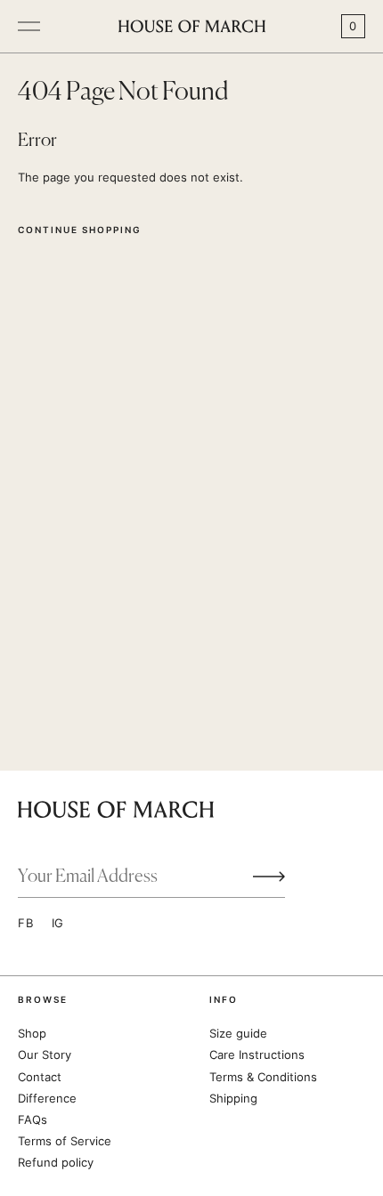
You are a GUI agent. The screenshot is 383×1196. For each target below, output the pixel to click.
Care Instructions (257, 1054)
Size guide (238, 1033)
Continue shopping (80, 230)
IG (58, 923)
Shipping (233, 1098)
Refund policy (56, 1162)
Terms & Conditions (263, 1077)
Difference (47, 1098)
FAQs (32, 1119)
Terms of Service (64, 1141)
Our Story (44, 1054)
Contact (39, 1077)
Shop (32, 1033)
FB (26, 923)
